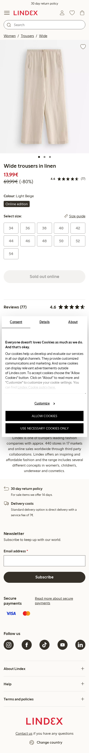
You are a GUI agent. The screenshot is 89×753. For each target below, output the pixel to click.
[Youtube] (63, 645)
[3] (50, 157)
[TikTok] (44, 645)
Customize (42, 403)
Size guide (77, 216)
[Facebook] (27, 645)
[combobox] (44, 24)
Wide (43, 36)
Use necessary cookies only (44, 428)
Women (10, 36)
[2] (44, 157)
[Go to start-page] (26, 12)
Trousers (27, 36)
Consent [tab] (16, 322)
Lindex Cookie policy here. (37, 387)
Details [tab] (44, 322)
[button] (44, 96)
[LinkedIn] (80, 645)
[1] (39, 157)
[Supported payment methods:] (44, 614)
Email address (16, 551)
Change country (49, 742)
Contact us (24, 733)
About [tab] (73, 322)
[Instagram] (9, 645)
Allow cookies (44, 416)
